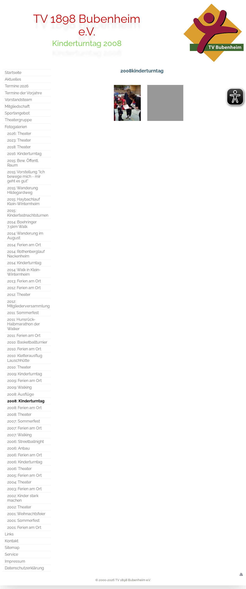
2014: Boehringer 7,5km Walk (22, 224)
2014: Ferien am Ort (24, 245)
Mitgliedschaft (17, 106)
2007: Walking (19, 435)
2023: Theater (19, 140)
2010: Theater (19, 367)
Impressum (15, 561)
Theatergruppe (18, 120)
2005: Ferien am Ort (24, 475)
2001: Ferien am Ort (24, 527)
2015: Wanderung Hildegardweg (22, 190)
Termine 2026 (17, 86)
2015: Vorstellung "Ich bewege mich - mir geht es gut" (26, 176)
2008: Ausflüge (20, 394)
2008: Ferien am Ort (24, 407)
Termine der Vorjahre (23, 93)
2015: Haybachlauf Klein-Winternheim (23, 201)
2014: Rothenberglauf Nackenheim (26, 253)
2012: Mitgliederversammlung (28, 303)
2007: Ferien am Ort (24, 428)
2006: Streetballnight (25, 441)
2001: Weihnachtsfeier (26, 514)
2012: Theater (19, 294)
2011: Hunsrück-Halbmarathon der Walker (23, 324)
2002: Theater (19, 507)
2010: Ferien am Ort (24, 349)
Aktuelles (13, 79)
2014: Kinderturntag (24, 263)
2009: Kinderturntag (24, 374)
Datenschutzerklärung (24, 568)
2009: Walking (19, 387)
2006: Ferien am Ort (24, 455)
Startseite (13, 72)
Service (11, 554)
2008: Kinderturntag (25, 401)
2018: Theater (19, 147)
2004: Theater (19, 482)
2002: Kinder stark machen (22, 498)
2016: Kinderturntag (24, 153)
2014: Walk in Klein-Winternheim (24, 272)
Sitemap (12, 547)
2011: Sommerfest (23, 312)
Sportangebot (17, 113)
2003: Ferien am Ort (24, 489)
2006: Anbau (18, 448)
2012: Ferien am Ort (24, 288)
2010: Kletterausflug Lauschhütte (24, 358)
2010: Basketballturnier (27, 342)
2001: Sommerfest (23, 520)
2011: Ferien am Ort (23, 335)
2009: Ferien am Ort (24, 380)
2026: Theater (19, 133)
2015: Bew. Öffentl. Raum (23, 162)
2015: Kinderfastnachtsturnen (27, 212)
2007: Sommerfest (23, 421)
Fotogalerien (16, 127)
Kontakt (11, 541)
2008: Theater (19, 414)
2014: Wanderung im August (25, 235)
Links (9, 534)
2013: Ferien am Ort (24, 281)
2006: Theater (19, 468)
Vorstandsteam (18, 99)
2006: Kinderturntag (24, 462)
